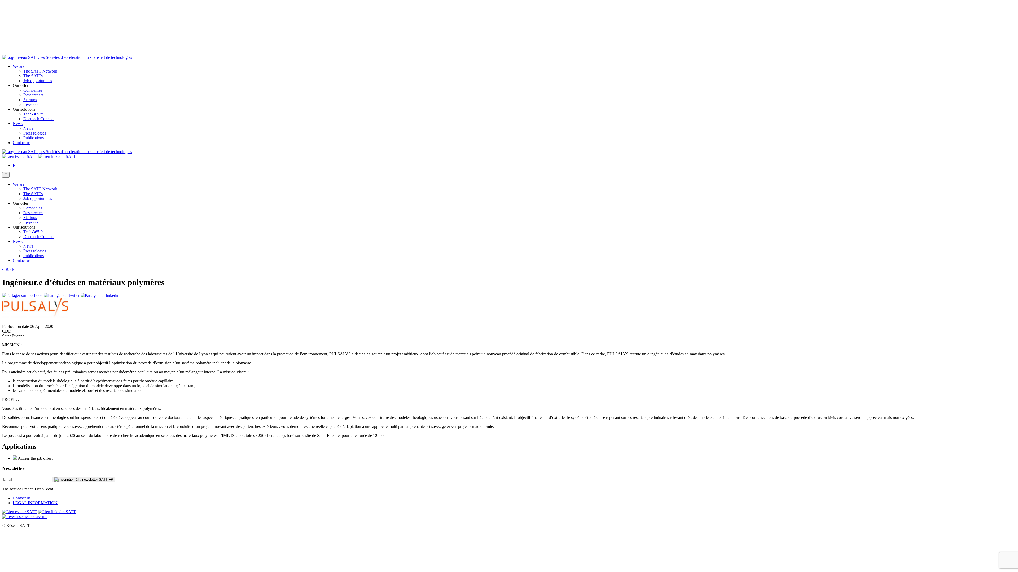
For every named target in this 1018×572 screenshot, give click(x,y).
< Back (8, 269)
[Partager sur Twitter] (62, 295)
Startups (30, 99)
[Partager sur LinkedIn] (100, 295)
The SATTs (33, 76)
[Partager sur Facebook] (22, 295)
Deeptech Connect (38, 119)
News (18, 123)
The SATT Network (40, 71)
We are (18, 66)
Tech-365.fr (33, 114)
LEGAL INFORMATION (35, 503)
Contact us (21, 142)
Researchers (33, 95)
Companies (32, 90)
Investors (30, 104)
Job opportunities (37, 80)
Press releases (34, 133)
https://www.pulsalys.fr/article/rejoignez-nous (92, 458)
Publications (33, 138)
